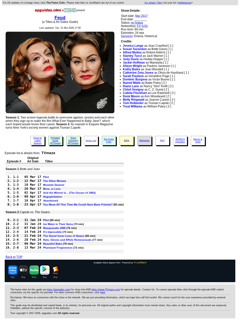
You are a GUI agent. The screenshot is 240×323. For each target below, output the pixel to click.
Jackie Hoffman (134, 62)
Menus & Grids (197, 140)
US (144, 26)
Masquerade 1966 (54, 227)
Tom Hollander (133, 103)
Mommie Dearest (53, 184)
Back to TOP (14, 257)
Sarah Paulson (133, 76)
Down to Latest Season (37, 141)
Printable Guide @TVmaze (55, 141)
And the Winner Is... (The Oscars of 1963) (69, 192)
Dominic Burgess (135, 79)
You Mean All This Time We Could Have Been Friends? (78, 204)
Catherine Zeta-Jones (138, 72)
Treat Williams (132, 106)
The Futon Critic (109, 140)
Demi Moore (131, 96)
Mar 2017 (141, 15)
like (159, 2)
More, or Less (52, 188)
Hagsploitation (52, 196)
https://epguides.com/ (58, 289)
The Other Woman (54, 180)
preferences (184, 2)
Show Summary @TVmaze (73, 141)
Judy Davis (131, 59)
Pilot (46, 176)
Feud (60, 17)
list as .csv (91, 140)
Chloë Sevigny (133, 89)
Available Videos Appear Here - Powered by (114, 263)
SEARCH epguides (180, 140)
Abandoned (50, 200)
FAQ (162, 140)
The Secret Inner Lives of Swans (63, 235)
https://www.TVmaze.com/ (106, 289)
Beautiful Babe (52, 243)
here (102, 292)
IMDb (126, 140)
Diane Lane (131, 86)
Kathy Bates (131, 69)
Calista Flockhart (135, 92)
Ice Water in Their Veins (58, 224)
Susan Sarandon (135, 49)
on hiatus (137, 22)
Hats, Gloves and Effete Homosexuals (67, 239)
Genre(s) (127, 36)
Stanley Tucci (132, 55)
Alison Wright (132, 65)
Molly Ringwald (133, 99)
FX (139, 26)
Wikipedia (144, 140)
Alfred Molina (132, 52)
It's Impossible (52, 231)
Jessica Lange (133, 45)
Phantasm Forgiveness (58, 247)
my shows (150, 2)
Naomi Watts (132, 82)
